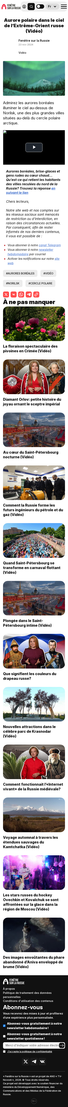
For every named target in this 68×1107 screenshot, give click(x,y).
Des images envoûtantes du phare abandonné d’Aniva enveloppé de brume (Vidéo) (33, 962)
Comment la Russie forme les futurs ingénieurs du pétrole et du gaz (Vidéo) (33, 510)
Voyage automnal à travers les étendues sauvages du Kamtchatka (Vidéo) (30, 842)
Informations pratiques (45, 16)
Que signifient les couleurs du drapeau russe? (29, 676)
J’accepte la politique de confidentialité (29, 1051)
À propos (9, 988)
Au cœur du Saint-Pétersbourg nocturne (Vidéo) (30, 454)
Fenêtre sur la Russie (34, 40)
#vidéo (48, 273)
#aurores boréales (20, 273)
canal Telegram (50, 245)
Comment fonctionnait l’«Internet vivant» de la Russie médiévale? (33, 786)
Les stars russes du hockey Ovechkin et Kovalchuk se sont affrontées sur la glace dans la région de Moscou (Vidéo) (31, 902)
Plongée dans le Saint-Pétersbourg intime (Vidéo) (27, 623)
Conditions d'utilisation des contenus (28, 1000)
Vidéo (22, 52)
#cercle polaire (40, 283)
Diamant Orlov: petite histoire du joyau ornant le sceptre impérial (32, 401)
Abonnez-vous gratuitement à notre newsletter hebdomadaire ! (34, 1026)
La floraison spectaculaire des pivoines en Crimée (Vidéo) (30, 348)
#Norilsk (12, 283)
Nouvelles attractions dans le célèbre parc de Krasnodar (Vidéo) (29, 731)
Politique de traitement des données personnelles (27, 995)
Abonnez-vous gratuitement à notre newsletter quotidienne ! (34, 1036)
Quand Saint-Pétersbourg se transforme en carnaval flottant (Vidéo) (31, 568)
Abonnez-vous (23, 1007)
